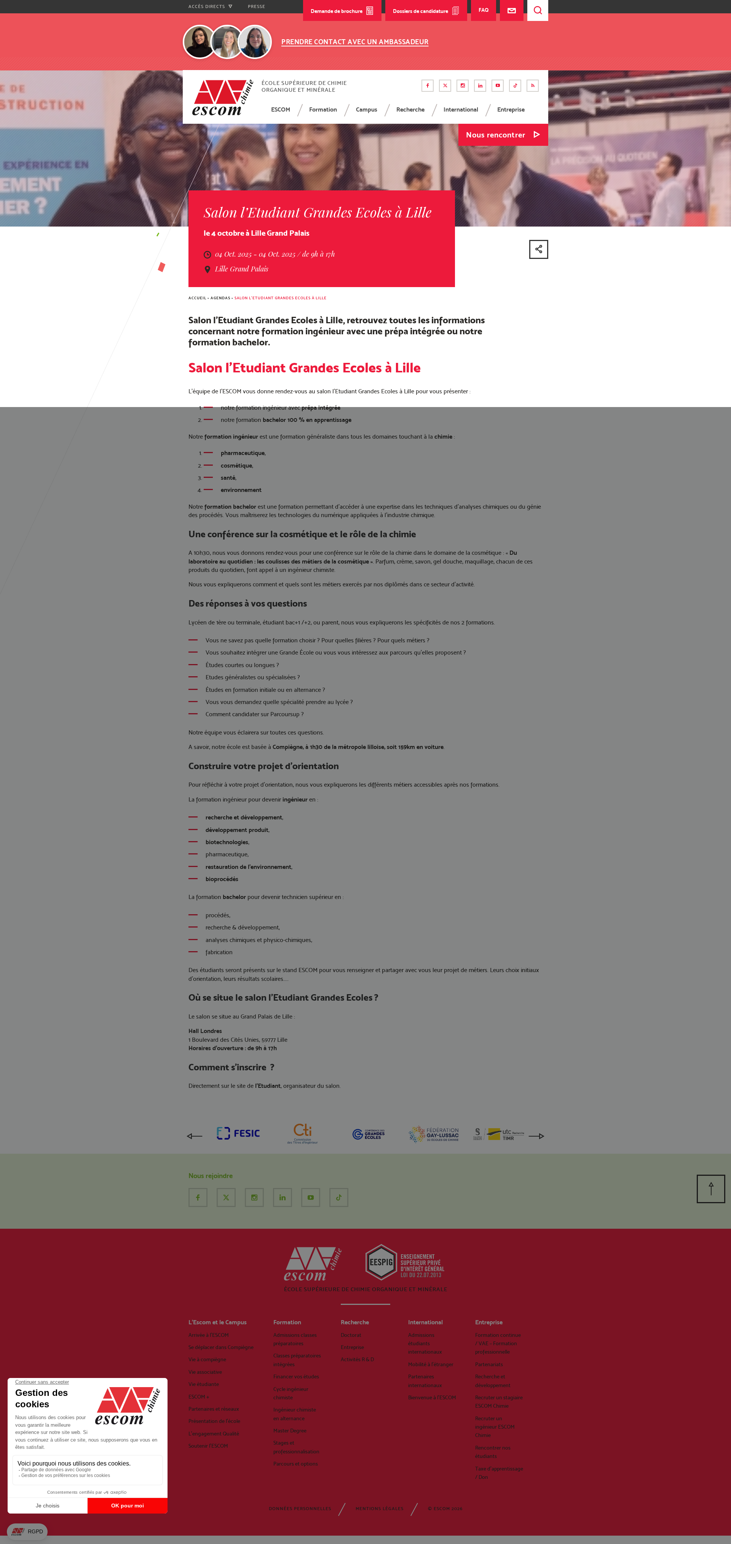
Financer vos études (296, 1376)
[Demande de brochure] (455, 40)
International (461, 109)
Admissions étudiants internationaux (425, 1343)
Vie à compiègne (207, 1359)
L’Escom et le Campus (217, 1322)
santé (228, 477)
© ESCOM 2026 (445, 1508)
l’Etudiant (268, 1085)
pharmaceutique (243, 453)
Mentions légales (380, 1508)
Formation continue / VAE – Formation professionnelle (498, 1343)
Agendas (220, 298)
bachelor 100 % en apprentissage (307, 419)
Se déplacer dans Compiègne (221, 1347)
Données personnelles (300, 1508)
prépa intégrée (321, 407)
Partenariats (489, 1364)
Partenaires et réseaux (213, 1409)
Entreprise (511, 109)
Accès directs (207, 6)
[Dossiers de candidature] (476, 40)
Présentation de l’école (214, 1421)
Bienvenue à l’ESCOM (432, 1397)
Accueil (197, 298)
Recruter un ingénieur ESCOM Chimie (495, 1427)
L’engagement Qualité (213, 1434)
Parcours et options (295, 1464)
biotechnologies (227, 842)
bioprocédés (222, 879)
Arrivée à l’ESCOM (208, 1335)
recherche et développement (244, 817)
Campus (366, 109)
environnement (241, 489)
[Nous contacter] (512, 10)
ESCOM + (198, 1397)
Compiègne (288, 746)
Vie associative (205, 1372)
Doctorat (351, 1335)
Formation (323, 109)
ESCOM (280, 109)
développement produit (237, 829)
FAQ (483, 10)
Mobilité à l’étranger (430, 1364)
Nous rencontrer (495, 134)
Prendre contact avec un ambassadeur (355, 42)
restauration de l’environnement (248, 866)
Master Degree (289, 1430)
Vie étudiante (203, 1384)
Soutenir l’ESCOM (208, 1446)
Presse (256, 6)
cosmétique (236, 465)
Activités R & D (357, 1359)
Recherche (410, 109)
